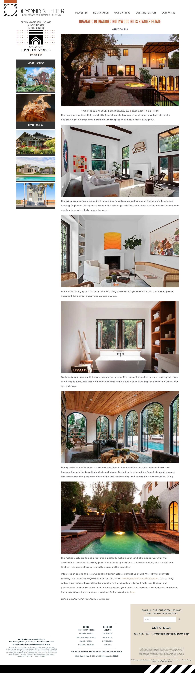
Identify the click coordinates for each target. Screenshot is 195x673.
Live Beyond (107, 641)
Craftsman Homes (86, 645)
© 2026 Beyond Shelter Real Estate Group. (144, 660)
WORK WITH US (122, 13)
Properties (81, 13)
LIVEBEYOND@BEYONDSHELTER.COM (171, 634)
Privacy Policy (176, 660)
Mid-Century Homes (86, 630)
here (132, 592)
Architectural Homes (86, 637)
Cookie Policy (186, 660)
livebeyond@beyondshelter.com (140, 579)
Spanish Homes (86, 641)
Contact (107, 645)
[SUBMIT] (179, 619)
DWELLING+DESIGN (146, 13)
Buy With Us (107, 634)
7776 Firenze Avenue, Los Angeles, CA (105, 111)
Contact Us (168, 13)
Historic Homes (86, 634)
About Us (107, 630)
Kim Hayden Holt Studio (164, 661)
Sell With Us (107, 637)
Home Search (101, 13)
